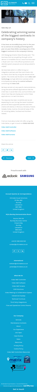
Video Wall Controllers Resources (18, 352)
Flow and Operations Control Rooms (18, 305)
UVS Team (18, 333)
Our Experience (18, 329)
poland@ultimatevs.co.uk (18, 267)
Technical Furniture (18, 299)
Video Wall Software (18, 283)
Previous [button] (9, 158)
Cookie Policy (18, 349)
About (18, 326)
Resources (18, 342)
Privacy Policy (18, 345)
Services (18, 320)
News (18, 339)
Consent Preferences (21, 383)
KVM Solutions (18, 289)
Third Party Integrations (18, 302)
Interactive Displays (18, 296)
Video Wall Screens (18, 286)
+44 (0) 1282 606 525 (18, 241)
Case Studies (18, 336)
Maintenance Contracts (18, 323)
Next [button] (29, 158)
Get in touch (18, 389)
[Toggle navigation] (33, 3)
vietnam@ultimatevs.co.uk (18, 263)
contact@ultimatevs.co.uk (18, 244)
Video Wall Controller (18, 279)
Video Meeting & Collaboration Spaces (18, 292)
